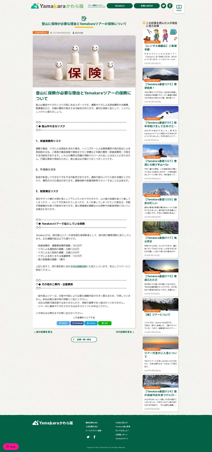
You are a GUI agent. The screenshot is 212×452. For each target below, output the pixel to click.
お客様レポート (122, 434)
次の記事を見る (124, 332)
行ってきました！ (122, 430)
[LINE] (104, 323)
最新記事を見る (92, 422)
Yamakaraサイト (122, 438)
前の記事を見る (44, 332)
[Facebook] (77, 323)
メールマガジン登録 (93, 430)
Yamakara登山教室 (123, 426)
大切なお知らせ (122, 422)
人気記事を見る (92, 426)
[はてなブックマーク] (91, 323)
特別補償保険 (80, 266)
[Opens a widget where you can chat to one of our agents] (11, 447)
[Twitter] (63, 323)
